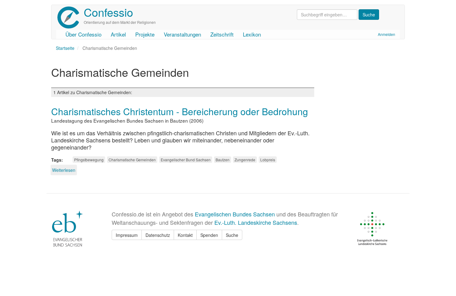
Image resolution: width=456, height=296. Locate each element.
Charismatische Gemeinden (132, 159)
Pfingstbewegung (89, 159)
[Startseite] (70, 17)
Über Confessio (83, 34)
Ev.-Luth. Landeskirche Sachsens (255, 222)
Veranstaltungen (182, 34)
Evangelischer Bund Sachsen (186, 159)
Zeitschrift (222, 34)
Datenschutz (157, 235)
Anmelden (386, 34)
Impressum (127, 235)
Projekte (144, 34)
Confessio (108, 12)
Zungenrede (245, 159)
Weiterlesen (63, 170)
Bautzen (223, 159)
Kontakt (185, 235)
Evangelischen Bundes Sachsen (235, 214)
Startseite (65, 48)
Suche (232, 235)
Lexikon (252, 34)
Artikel (118, 34)
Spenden (209, 235)
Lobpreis (267, 159)
